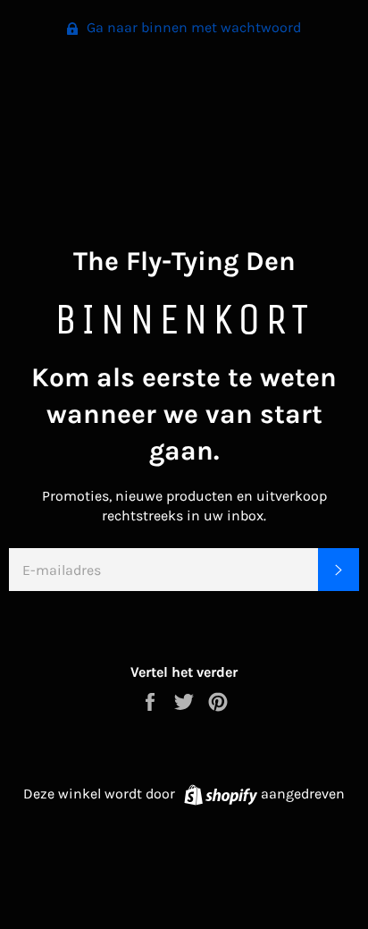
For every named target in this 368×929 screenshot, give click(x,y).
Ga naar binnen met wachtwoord (192, 27)
